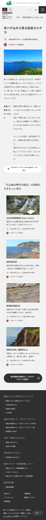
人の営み (9, 412)
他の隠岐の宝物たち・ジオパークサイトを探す (23, 377)
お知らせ (7, 493)
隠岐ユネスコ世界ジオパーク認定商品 (19, 476)
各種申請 (7, 501)
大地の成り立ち (11, 405)
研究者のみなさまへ (13, 457)
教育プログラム (11, 442)
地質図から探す (11, 431)
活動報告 (27, 493)
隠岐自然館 (10, 487)
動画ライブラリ (29, 497)
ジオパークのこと (12, 472)
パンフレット (8, 497)
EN (36, 10)
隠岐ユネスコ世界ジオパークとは (18, 401)
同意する (38, 513)
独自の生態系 (10, 409)
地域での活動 (10, 446)
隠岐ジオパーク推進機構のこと (17, 468)
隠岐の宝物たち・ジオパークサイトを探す (21, 423)
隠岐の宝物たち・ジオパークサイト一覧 (20, 427)
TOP (18, 17)
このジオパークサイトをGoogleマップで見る (24, 168)
